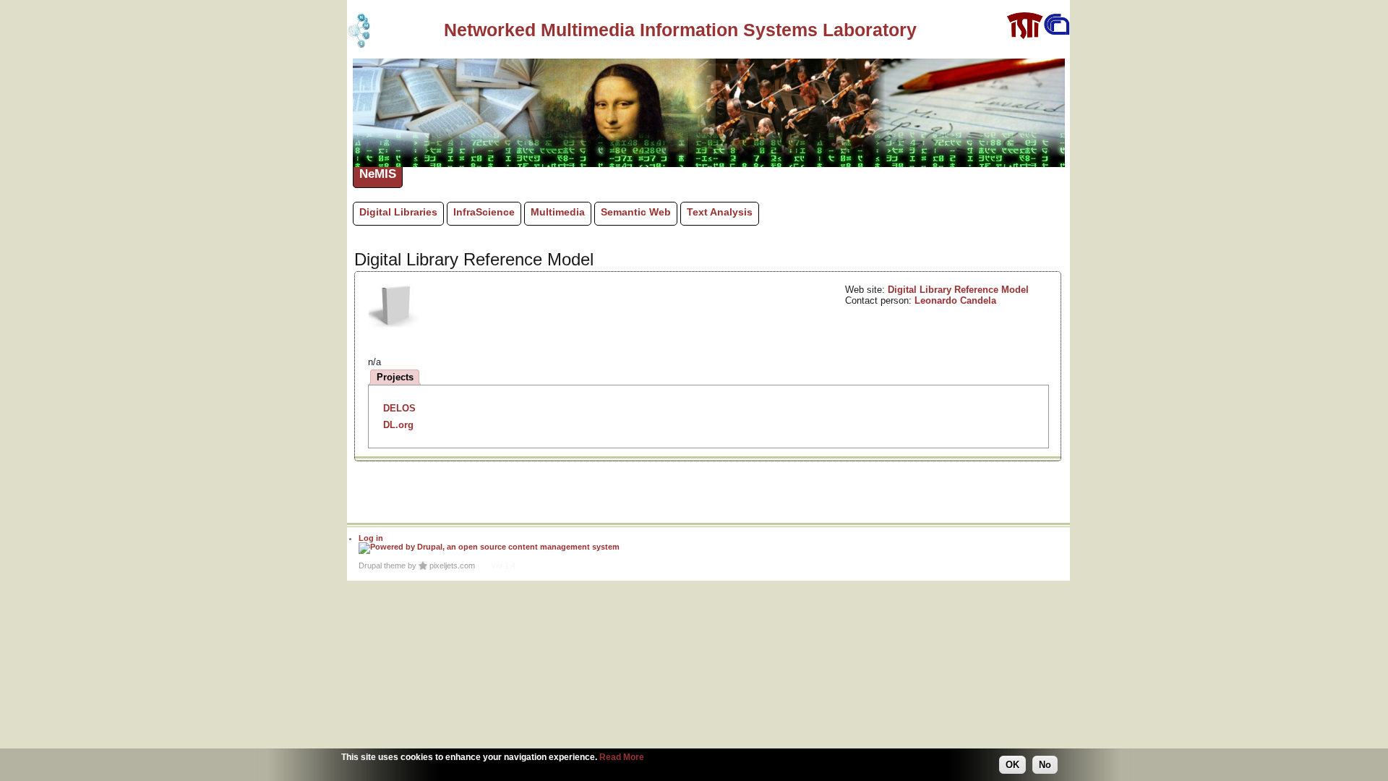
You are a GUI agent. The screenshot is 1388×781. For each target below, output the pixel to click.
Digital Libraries (398, 212)
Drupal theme (382, 565)
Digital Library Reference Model (958, 289)
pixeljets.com (452, 565)
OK (1012, 764)
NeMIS (377, 174)
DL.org (398, 424)
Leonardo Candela (955, 300)
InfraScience (484, 212)
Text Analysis (720, 212)
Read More (621, 757)
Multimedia (558, 212)
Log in (371, 538)
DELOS (399, 408)
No (1045, 764)
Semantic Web (636, 212)
